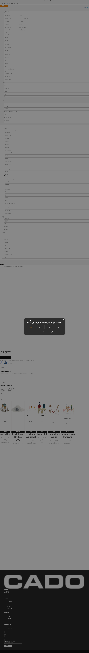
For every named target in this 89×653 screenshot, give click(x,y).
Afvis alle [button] (47, 331)
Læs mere (56, 323)
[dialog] (44, 326)
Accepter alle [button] (57, 331)
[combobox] (62, 319)
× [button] (63, 319)
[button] (30, 331)
